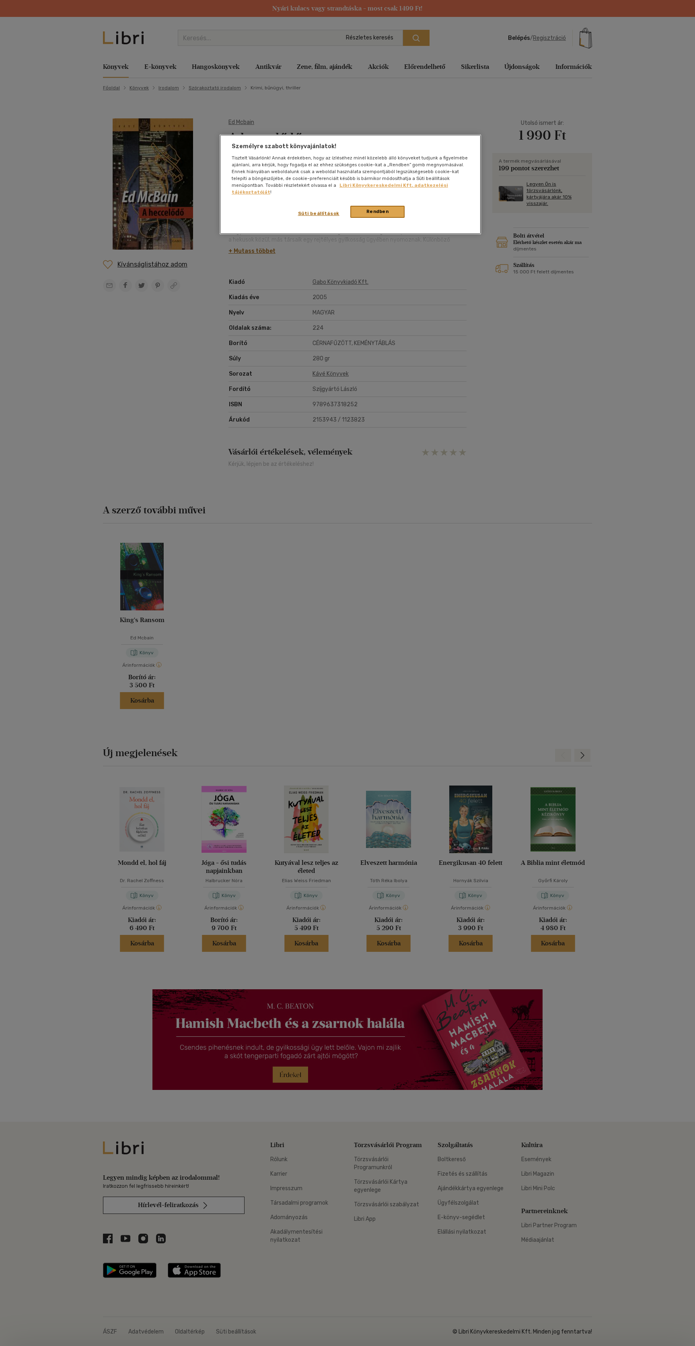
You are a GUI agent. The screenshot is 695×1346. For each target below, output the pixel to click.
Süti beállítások (318, 213)
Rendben (377, 211)
